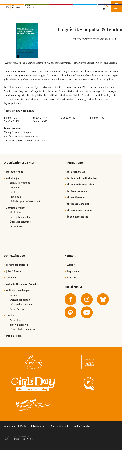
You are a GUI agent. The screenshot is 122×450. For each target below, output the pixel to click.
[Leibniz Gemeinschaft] (33, 362)
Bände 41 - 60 (68, 117)
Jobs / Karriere (14, 271)
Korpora (14, 295)
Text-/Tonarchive (19, 324)
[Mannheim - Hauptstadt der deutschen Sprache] (33, 405)
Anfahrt (71, 264)
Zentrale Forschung (20, 182)
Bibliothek (15, 212)
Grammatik (16, 187)
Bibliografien (17, 309)
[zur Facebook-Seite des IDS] (70, 299)
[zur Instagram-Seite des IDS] (87, 299)
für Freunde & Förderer (79, 210)
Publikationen (14, 335)
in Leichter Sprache (77, 216)
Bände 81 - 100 (11, 121)
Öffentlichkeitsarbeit (21, 221)
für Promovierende (77, 191)
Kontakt (71, 277)
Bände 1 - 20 (10, 117)
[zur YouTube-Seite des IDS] (87, 312)
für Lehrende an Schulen (80, 184)
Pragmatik (15, 196)
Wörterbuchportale (20, 299)
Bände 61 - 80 (97, 117)
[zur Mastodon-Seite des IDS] (70, 312)
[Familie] (88, 362)
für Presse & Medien (78, 204)
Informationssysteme (21, 304)
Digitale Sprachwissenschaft (25, 201)
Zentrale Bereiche (16, 207)
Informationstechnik (21, 217)
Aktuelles (11, 277)
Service (10, 315)
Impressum (73, 271)
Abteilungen (12, 178)
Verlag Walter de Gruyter (17, 132)
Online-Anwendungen (18, 290)
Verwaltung (16, 226)
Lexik (12, 192)
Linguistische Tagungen (22, 329)
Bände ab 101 (40, 121)
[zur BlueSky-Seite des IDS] (103, 299)
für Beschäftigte (76, 171)
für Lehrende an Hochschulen (83, 178)
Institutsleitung (14, 171)
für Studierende (76, 197)
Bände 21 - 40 (40, 117)
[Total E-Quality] (88, 384)
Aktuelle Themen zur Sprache (22, 284)
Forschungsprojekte (17, 264)
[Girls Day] (33, 384)
